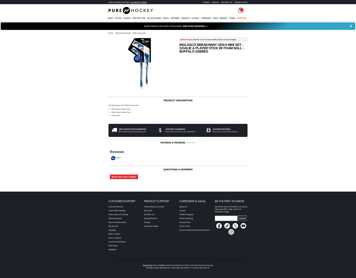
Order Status (241, 2)
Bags (166, 18)
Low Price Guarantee (117, 241)
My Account (113, 226)
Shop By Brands (150, 218)
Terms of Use (184, 226)
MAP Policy (113, 245)
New (110, 18)
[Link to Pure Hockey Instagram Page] (231, 234)
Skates (127, 18)
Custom (241, 18)
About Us (183, 206)
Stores (206, 2)
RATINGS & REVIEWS (173, 142)
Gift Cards (148, 210)
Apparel (175, 18)
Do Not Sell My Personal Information (194, 230)
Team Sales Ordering (116, 210)
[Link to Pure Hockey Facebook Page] (219, 228)
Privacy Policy (185, 222)
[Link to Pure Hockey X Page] (235, 228)
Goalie (195, 18)
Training (206, 18)
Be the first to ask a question (124, 177)
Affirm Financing (186, 218)
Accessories (154, 18)
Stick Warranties (115, 218)
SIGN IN (215, 2)
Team (232, 18)
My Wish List (149, 214)
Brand (223, 18)
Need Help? (147, 265)
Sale (215, 18)
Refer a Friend (114, 234)
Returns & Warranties (117, 222)
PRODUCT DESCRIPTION (178, 100)
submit (242, 218)
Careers (182, 210)
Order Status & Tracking (118, 214)
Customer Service (115, 206)
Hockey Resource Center (154, 206)
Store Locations (114, 238)
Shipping (112, 230)
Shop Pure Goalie (151, 226)
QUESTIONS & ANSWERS (178, 169)
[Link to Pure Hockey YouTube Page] (243, 228)
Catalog (147, 222)
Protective (139, 18)
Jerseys (185, 18)
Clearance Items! (138, 2)
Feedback (112, 249)
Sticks (118, 18)
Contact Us (226, 2)
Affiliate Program (186, 214)
